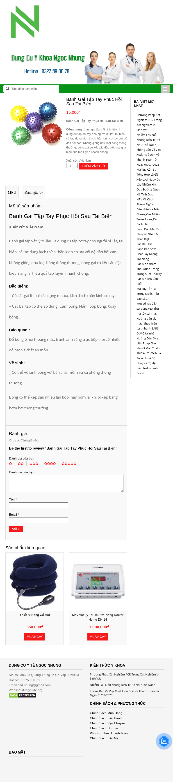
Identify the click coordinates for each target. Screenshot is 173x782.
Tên (13, 499)
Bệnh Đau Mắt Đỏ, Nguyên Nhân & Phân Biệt (149, 234)
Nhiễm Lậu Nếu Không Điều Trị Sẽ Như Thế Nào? (148, 140)
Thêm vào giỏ (93, 166)
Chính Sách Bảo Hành (106, 718)
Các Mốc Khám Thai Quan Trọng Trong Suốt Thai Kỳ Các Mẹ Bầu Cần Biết (149, 274)
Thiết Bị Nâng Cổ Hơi (35, 615)
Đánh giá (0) (34, 192)
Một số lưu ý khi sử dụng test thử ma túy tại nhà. (148, 309)
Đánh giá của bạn (21, 458)
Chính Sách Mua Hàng (106, 713)
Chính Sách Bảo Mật (104, 738)
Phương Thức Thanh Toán (109, 733)
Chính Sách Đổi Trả (104, 728)
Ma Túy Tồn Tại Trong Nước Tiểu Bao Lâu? (148, 294)
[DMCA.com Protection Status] (22, 697)
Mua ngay (35, 636)
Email (14, 514)
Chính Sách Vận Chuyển (107, 723)
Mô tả (12, 192)
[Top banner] (86, 82)
